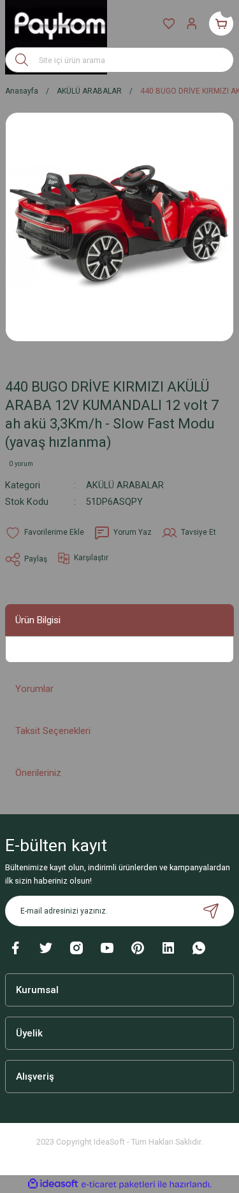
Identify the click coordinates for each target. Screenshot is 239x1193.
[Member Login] (191, 23)
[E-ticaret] (118, 1184)
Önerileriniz (38, 773)
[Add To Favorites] (44, 532)
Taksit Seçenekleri (53, 731)
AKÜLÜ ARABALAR (125, 485)
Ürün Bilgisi (38, 620)
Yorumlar (34, 689)
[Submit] (211, 911)
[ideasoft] (52, 1184)
